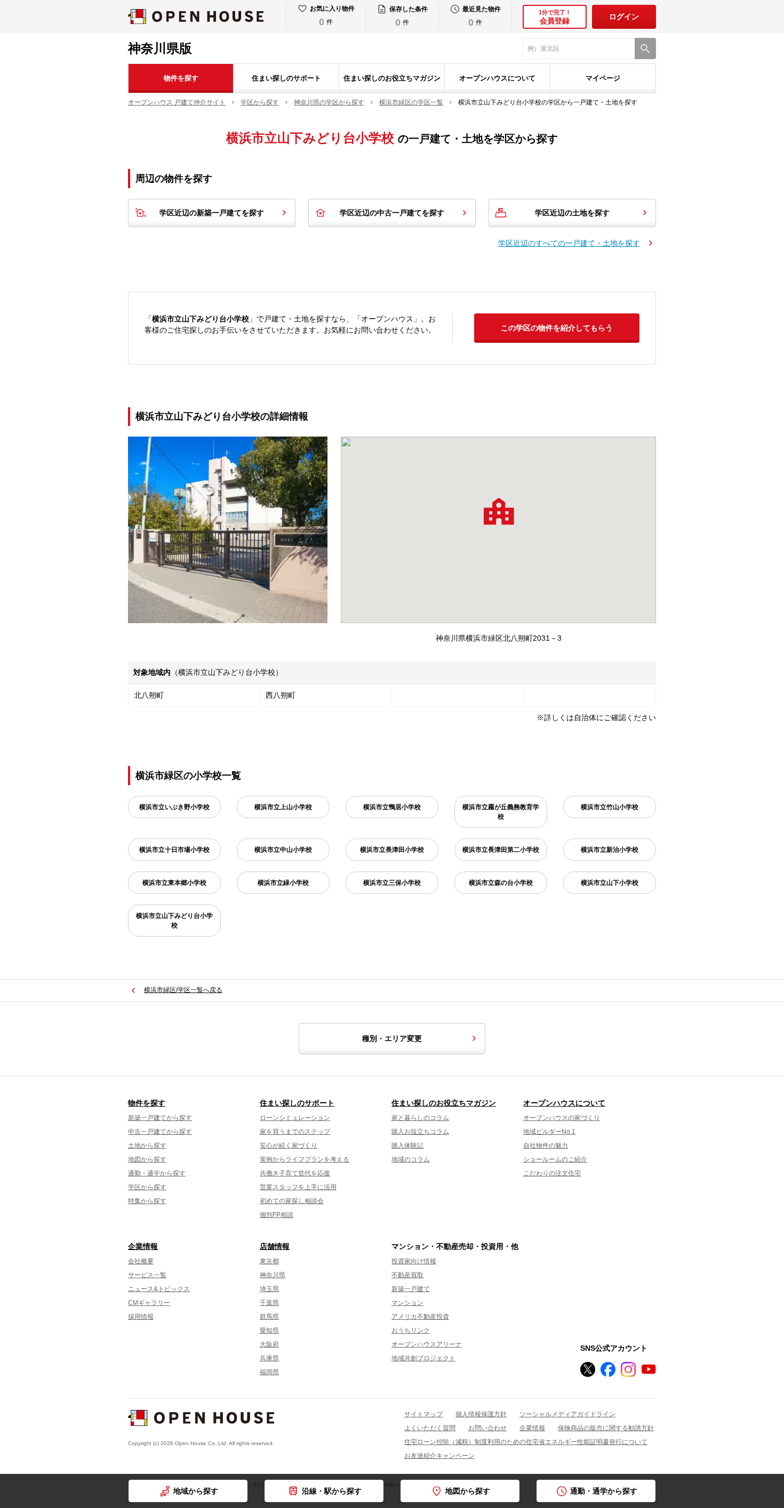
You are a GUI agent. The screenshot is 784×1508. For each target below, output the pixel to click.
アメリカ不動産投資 (420, 1316)
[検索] (645, 48)
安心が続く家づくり (288, 1145)
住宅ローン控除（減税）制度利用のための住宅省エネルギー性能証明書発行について (525, 1442)
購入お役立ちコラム (420, 1131)
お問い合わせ (487, 1428)
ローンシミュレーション (295, 1118)
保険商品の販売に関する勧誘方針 (606, 1428)
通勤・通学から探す (157, 1173)
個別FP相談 (276, 1215)
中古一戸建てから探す (160, 1131)
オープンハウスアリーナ (426, 1344)
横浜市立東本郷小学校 (174, 882)
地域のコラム (410, 1159)
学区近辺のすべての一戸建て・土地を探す (569, 243)
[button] (498, 511)
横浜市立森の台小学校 (501, 882)
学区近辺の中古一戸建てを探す (392, 212)
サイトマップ (423, 1414)
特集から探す (147, 1201)
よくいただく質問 (429, 1428)
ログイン (624, 16)
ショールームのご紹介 (555, 1159)
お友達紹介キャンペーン (439, 1455)
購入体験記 (407, 1145)
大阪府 (269, 1344)
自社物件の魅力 (545, 1145)
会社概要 (141, 1261)
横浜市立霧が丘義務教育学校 (500, 811)
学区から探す (147, 1187)
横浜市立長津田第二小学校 (500, 849)
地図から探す (147, 1159)
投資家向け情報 (413, 1261)
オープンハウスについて (497, 78)
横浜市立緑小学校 (283, 882)
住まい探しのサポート (286, 78)
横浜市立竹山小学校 (609, 807)
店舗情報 (275, 1246)
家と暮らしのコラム (420, 1118)
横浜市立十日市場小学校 (174, 849)
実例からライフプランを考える (304, 1159)
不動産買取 (407, 1275)
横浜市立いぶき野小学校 (174, 807)
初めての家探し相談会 (292, 1201)
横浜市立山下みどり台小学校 (174, 920)
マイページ (603, 78)
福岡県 (269, 1372)
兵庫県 (269, 1358)
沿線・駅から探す (332, 1491)
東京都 (269, 1261)
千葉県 (269, 1303)
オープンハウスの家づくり (561, 1118)
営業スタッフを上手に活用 (298, 1187)
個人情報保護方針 (481, 1414)
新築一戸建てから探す (160, 1118)
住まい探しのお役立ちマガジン (392, 78)
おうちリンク (410, 1330)
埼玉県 (269, 1289)
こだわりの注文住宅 (552, 1173)
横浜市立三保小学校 (392, 882)
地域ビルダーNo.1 (549, 1131)
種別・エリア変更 (392, 1038)
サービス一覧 (147, 1275)
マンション (407, 1303)
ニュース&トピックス (159, 1289)
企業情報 (143, 1246)
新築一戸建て (410, 1289)
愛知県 (269, 1330)
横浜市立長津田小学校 (392, 849)
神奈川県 (272, 1275)
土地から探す (147, 1145)
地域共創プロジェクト (423, 1358)
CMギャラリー (149, 1303)
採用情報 (141, 1316)
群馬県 (269, 1316)
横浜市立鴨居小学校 (392, 807)
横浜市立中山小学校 (283, 849)
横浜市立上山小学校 (283, 807)
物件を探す (181, 78)
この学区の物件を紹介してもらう (557, 328)
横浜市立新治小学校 (609, 849)
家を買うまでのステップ (295, 1131)
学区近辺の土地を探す (572, 212)
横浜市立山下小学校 (609, 882)
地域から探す (195, 1491)
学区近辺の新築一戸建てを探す (211, 212)
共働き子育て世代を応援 (295, 1173)
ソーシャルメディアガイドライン (567, 1414)
